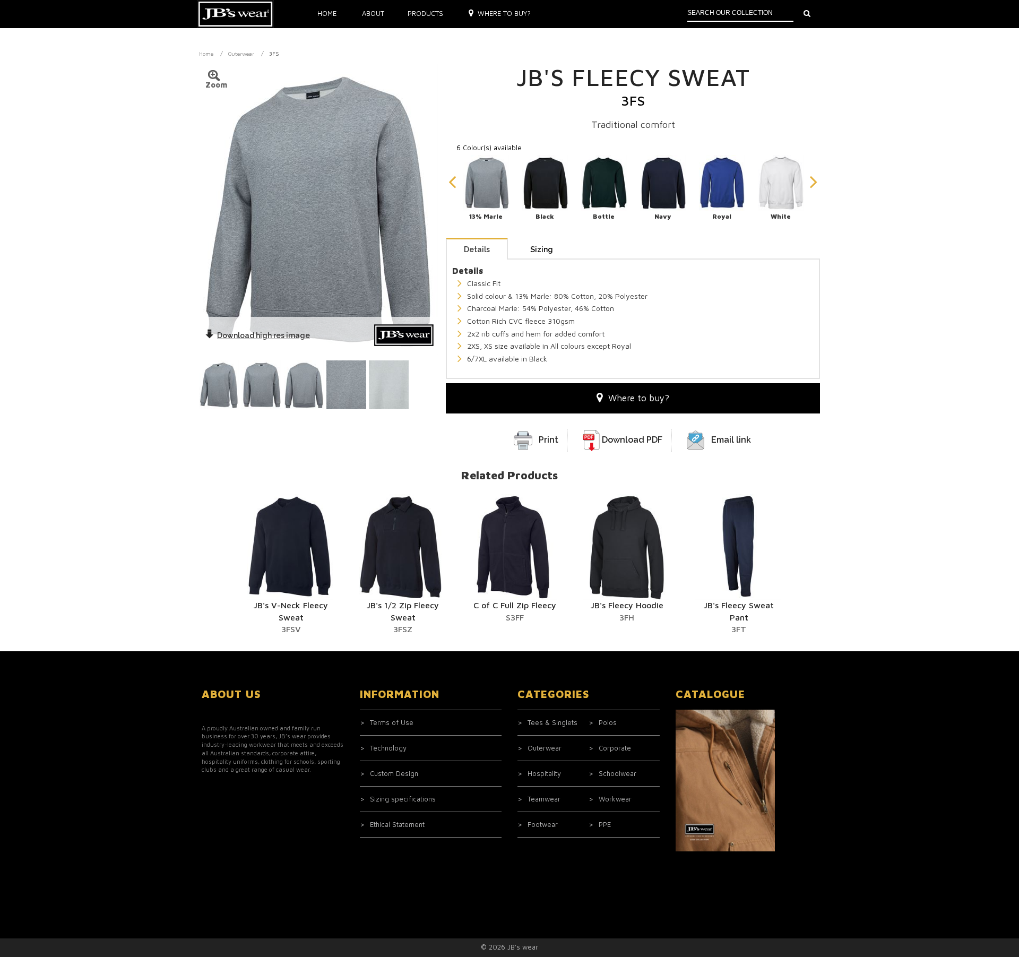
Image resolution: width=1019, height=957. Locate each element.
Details (477, 249)
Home (326, 13)
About (373, 13)
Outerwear (241, 53)
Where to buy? (504, 13)
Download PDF (632, 440)
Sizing (541, 249)
